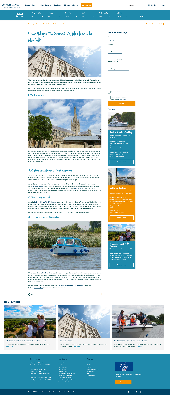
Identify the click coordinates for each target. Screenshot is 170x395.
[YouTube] (141, 392)
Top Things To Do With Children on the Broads (130, 341)
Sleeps (51, 13)
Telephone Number (113, 61)
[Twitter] (133, 392)
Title (109, 37)
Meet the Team (91, 371)
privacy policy (122, 99)
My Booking (152, 5)
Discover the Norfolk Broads (119, 245)
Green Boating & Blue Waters (67, 379)
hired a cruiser (47, 273)
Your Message (112, 69)
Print (147, 23)
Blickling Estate (38, 186)
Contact (162, 5)
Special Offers (86, 5)
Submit (121, 103)
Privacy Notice (53, 391)
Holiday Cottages (45, 5)
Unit (83, 13)
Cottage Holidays (118, 188)
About (88, 363)
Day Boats (57, 5)
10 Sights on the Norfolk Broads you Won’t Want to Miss (26, 341)
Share (97, 294)
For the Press (62, 369)
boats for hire (38, 288)
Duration (68, 13)
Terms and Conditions (65, 382)
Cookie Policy (62, 391)
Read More (9, 346)
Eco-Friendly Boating (93, 369)
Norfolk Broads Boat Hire (65, 375)
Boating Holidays (30, 5)
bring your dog (79, 188)
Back (32, 294)
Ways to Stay (36, 13)
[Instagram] (137, 392)
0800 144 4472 (41, 369)
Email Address (112, 52)
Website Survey (63, 371)
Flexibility (119, 13)
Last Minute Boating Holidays (67, 373)
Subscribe (123, 382)
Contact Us (62, 363)
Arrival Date (103, 13)
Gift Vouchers (62, 365)
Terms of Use (72, 391)
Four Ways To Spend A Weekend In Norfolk (52, 23)
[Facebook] (129, 392)
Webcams (89, 367)
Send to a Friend (157, 23)
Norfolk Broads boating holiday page (71, 285)
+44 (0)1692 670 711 (44, 371)
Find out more (121, 162)
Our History (90, 365)
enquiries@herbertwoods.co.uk (42, 373)
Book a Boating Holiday (121, 132)
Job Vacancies (91, 375)
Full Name (110, 44)
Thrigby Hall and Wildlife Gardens (45, 202)
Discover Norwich (66, 341)
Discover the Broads (71, 5)
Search (142, 16)
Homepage (31, 23)
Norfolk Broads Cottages (65, 377)
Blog (37, 23)
